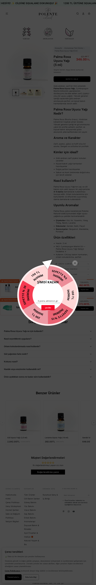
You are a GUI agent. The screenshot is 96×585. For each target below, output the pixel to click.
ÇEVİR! (48, 307)
